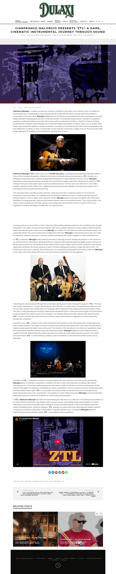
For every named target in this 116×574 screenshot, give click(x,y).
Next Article (89, 490)
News (43, 21)
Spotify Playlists (74, 21)
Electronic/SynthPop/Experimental (39, 35)
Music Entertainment (22, 21)
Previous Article (28, 490)
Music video (17, 481)
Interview (34, 21)
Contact (84, 21)
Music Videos (58, 21)
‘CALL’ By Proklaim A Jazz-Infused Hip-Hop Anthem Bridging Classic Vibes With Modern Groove (37, 494)
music (47, 481)
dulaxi (22, 481)
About (92, 21)
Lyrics (65, 21)
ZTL (63, 481)
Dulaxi (23, 35)
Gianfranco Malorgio (41, 467)
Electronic (28, 481)
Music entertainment (55, 481)
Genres (50, 21)
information (24, 467)
